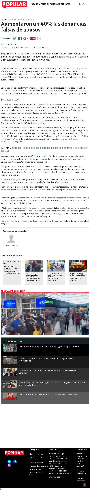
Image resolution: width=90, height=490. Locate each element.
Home (32, 454)
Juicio (28, 273)
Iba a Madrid (8, 266)
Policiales (55, 4)
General (33, 469)
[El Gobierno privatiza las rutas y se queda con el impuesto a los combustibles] (10, 360)
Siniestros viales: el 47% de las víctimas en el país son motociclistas (55, 277)
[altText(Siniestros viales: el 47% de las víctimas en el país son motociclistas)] (56, 261)
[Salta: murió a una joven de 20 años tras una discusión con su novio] (10, 396)
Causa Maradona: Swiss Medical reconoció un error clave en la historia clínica (33, 278)
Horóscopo (40, 472)
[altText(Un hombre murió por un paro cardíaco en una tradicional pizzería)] (78, 261)
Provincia (35, 4)
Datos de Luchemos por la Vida (60, 273)
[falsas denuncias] (11, 239)
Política (45, 4)
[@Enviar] (39, 39)
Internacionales (42, 466)
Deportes (65, 4)
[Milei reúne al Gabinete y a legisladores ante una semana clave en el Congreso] (10, 372)
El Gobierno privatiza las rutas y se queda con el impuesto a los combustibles (46, 359)
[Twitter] (15, 39)
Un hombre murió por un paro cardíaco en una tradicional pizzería (78, 277)
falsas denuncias (11, 245)
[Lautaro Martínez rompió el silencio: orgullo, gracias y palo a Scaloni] (10, 348)
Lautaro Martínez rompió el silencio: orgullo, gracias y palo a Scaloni (49, 346)
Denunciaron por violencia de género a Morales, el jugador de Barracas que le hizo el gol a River (52, 383)
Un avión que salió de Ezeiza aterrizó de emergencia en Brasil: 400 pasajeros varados (12, 271)
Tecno (38, 469)
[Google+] (25, 39)
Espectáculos (35, 466)
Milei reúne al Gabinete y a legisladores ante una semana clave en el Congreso (49, 371)
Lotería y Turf (32, 473)
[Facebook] (20, 39)
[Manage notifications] (84, 485)
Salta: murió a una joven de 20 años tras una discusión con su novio (48, 394)
